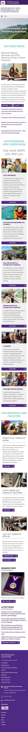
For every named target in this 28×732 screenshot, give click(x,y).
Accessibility (4, 662)
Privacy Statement (5, 677)
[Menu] (2, 16)
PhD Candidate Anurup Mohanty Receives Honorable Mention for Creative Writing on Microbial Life (12, 627)
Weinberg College (13, 2)
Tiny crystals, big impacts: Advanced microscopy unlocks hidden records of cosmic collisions (13, 620)
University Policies (5, 682)
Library (3, 717)
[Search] (5, 16)
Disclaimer (4, 674)
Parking (3, 722)
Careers (3, 670)
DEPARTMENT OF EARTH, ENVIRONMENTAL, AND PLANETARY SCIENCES (11, 10)
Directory (3, 714)
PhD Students (7, 560)
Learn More (12, 202)
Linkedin (6, 708)
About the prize (6, 601)
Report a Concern (5, 679)
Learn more (12, 405)
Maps (2, 719)
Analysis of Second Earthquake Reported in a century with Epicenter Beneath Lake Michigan (13, 613)
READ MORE (5, 105)
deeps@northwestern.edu (9, 700)
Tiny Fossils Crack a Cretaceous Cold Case (13, 117)
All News (16, 105)
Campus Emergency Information (9, 667)
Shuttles (3, 724)
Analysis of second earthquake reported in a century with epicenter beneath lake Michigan (13, 124)
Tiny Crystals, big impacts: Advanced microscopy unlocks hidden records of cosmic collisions (12, 111)
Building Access (5, 665)
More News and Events (8, 642)
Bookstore (3, 712)
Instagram (3, 708)
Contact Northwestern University (9, 672)
